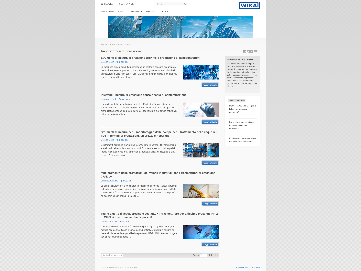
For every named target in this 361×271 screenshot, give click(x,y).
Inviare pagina (258, 51)
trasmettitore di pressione (122, 45)
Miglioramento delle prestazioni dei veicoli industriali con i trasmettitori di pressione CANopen (158, 174)
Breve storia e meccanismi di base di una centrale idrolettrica (242, 125)
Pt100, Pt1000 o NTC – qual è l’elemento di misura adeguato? (242, 109)
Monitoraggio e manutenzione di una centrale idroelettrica (242, 139)
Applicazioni (107, 12)
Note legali (256, 267)
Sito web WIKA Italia (126, 4)
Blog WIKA (108, 4)
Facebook (244, 51)
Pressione (125, 221)
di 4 (210, 255)
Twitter (248, 51)
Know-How (136, 12)
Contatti (166, 12)
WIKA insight (152, 12)
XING (251, 51)
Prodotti (122, 12)
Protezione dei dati (243, 267)
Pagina (195, 255)
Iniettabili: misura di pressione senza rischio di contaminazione (143, 94)
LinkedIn (255, 51)
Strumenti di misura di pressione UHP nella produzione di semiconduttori (150, 57)
